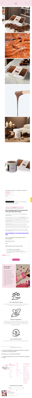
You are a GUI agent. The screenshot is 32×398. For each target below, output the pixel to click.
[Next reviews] (29, 251)
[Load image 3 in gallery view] (3, 14)
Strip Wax (10, 371)
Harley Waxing (17, 394)
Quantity (6, 196)
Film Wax (10, 367)
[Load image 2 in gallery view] (3, 11)
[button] (2, 3)
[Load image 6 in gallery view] (3, 23)
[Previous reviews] (6, 251)
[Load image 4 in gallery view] (3, 17)
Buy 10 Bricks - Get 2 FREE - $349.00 (12, 203)
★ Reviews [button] (31, 200)
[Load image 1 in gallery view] (3, 8)
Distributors (11, 376)
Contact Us (17, 375)
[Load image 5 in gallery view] (3, 20)
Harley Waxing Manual (18, 370)
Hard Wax (10, 369)
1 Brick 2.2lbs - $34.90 (9, 201)
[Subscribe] (22, 388)
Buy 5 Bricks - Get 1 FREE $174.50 (21, 201)
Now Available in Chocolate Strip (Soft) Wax (17, 233)
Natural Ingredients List (19, 373)
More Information (16, 259)
